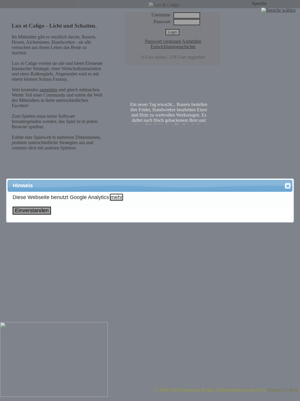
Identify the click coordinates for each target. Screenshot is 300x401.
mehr (116, 197)
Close (288, 186)
